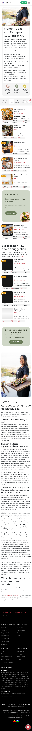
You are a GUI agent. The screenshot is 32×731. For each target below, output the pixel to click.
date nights (17, 595)
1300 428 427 (21, 657)
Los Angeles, (9, 694)
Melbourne (22, 678)
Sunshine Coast (18, 684)
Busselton (21, 672)
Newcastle (22, 680)
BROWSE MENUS (16, 342)
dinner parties (8, 595)
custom (21, 256)
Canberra (11, 674)
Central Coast (18, 674)
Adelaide (4, 672)
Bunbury (15, 672)
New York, (20, 694)
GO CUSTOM (11, 213)
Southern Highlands (7, 684)
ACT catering (6, 612)
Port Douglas (5, 682)
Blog (18, 636)
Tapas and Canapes (19, 612)
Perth (27, 680)
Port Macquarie (13, 682)
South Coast (22, 682)
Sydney (25, 684)
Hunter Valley (5, 678)
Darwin (9, 676)
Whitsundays (12, 686)
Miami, (15, 694)
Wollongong (19, 686)
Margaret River (14, 678)
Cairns (6, 674)
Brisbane (9, 672)
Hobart (26, 676)
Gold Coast (20, 676)
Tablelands (4, 686)
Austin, (3, 694)
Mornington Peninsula (12, 680)
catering (8, 667)
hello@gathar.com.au (23, 654)
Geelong (13, 676)
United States (6, 691)
